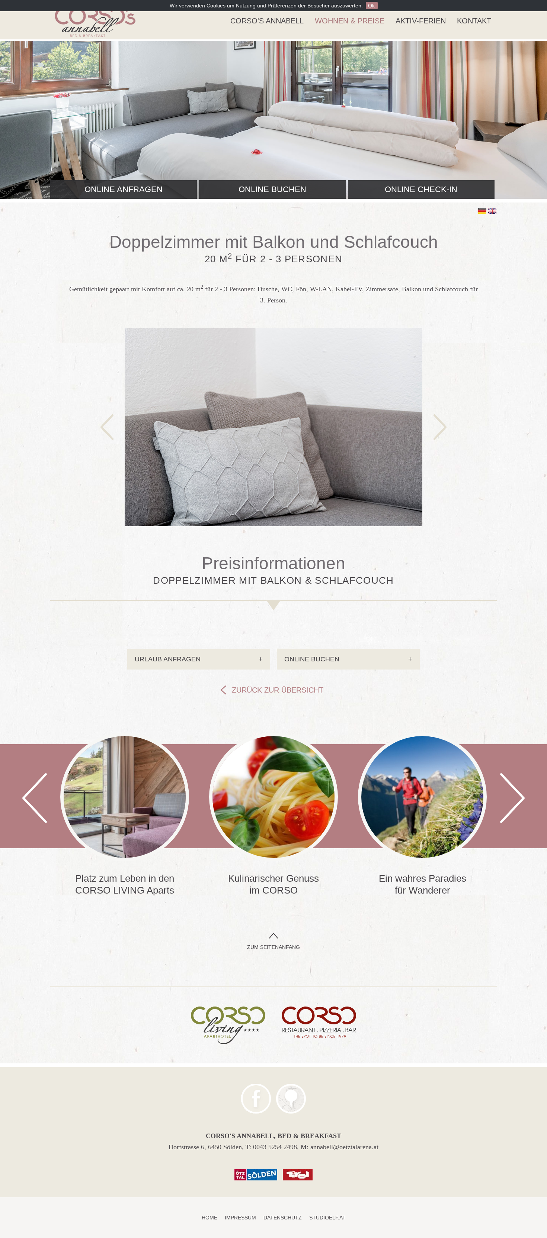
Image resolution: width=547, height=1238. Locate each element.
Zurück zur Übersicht (277, 690)
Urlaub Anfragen (199, 659)
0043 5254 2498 (275, 1147)
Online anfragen (123, 189)
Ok (371, 6)
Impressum (240, 1218)
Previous (34, 798)
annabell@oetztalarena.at (344, 1147)
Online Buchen (348, 659)
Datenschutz (282, 1218)
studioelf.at (327, 1218)
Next (512, 798)
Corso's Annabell (267, 21)
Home (209, 1218)
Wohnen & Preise (349, 21)
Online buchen (272, 189)
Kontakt (474, 21)
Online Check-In (421, 189)
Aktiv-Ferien (421, 21)
